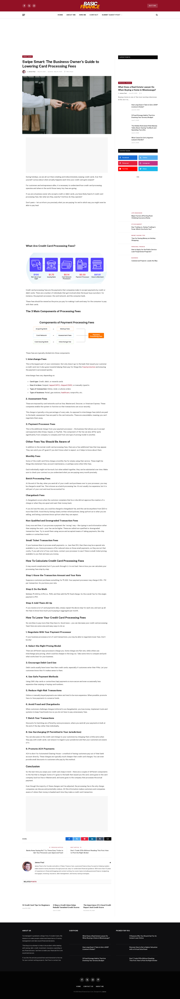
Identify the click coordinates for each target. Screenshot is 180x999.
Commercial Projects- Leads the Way (144, 261)
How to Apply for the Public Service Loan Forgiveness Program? (144, 250)
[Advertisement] (90, 36)
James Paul (32, 71)
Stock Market (136, 224)
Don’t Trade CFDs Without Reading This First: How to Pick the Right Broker (143, 959)
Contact (94, 15)
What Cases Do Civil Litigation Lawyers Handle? (142, 139)
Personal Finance (125, 83)
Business (134, 258)
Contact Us (88, 986)
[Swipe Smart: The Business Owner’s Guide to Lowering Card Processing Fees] (66, 105)
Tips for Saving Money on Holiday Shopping (143, 239)
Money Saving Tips (138, 235)
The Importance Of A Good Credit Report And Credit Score (97, 906)
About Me (71, 15)
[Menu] (23, 15)
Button (152, 5)
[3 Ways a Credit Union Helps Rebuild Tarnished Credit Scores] (67, 894)
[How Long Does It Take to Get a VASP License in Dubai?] (124, 107)
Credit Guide (27, 56)
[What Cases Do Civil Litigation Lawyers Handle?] (124, 140)
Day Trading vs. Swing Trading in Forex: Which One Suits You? (143, 228)
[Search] (157, 15)
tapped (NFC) (54, 385)
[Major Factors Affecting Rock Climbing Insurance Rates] (124, 216)
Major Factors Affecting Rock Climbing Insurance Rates (142, 217)
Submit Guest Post (111, 15)
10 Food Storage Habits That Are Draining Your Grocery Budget (143, 116)
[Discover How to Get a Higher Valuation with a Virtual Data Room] (122, 950)
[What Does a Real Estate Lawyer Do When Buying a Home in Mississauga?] (138, 73)
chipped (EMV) (66, 385)
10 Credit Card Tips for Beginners (36, 905)
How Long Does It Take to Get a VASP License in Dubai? (144, 106)
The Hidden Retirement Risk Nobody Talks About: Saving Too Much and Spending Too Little (144, 128)
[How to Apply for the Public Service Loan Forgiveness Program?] (124, 249)
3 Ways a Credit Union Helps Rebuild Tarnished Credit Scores (66, 906)
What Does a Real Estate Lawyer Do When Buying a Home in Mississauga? (137, 88)
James (104, 991)
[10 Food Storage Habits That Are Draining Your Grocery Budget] (124, 118)
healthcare (65, 393)
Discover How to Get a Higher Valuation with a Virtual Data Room (143, 948)
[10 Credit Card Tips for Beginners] (36, 894)
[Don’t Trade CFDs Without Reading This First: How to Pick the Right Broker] (122, 961)
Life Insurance (136, 213)
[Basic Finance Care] (90, 5)
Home (60, 15)
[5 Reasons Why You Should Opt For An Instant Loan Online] (122, 939)
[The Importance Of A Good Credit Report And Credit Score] (97, 894)
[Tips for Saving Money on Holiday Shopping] (124, 238)
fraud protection (88, 367)
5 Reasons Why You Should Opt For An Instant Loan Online (143, 937)
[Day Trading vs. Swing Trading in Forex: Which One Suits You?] (124, 227)
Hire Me (82, 15)
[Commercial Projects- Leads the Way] (124, 261)
